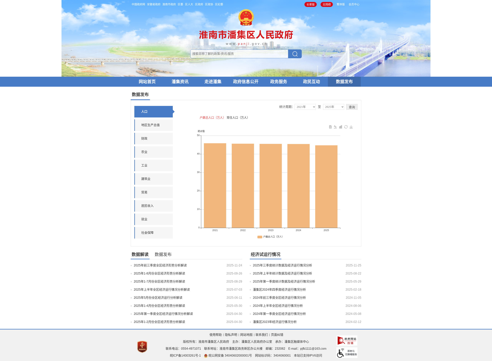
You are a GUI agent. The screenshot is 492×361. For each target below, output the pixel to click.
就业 (144, 219)
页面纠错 (277, 334)
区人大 (189, 4)
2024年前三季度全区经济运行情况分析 (279, 297)
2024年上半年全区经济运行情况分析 (278, 305)
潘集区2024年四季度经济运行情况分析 (279, 289)
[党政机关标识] (142, 346)
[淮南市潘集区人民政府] (246, 26)
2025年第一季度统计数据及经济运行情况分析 (284, 281)
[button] (310, 4)
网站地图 (246, 334)
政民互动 (311, 81)
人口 (144, 111)
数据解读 (140, 254)
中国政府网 (138, 4)
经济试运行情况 (265, 254)
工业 (144, 165)
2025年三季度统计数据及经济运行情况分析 (282, 265)
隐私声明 (231, 334)
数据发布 (344, 81)
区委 (180, 4)
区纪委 (219, 4)
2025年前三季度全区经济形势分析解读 (160, 265)
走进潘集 (212, 81)
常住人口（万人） (238, 117)
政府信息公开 (245, 81)
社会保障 (147, 232)
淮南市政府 (169, 4)
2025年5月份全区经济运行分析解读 (158, 297)
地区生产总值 (150, 125)
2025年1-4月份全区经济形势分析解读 (159, 305)
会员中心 (354, 4)
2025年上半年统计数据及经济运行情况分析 (282, 273)
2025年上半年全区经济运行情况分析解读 (162, 289)
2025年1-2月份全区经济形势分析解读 (159, 322)
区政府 (199, 4)
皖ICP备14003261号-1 (185, 355)
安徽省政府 (153, 4)
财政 (144, 138)
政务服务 (278, 81)
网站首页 (147, 81)
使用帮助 (215, 334)
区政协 (209, 4)
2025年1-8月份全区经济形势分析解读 (159, 273)
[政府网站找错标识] (346, 340)
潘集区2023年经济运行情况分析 (275, 322)
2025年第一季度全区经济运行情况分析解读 (163, 313)
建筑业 (145, 178)
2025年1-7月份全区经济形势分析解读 (159, 281)
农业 (144, 152)
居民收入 (147, 205)
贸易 (144, 192)
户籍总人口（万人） (213, 117)
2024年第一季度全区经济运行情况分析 (279, 313)
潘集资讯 (180, 81)
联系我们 (262, 334)
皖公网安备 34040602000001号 (230, 355)
